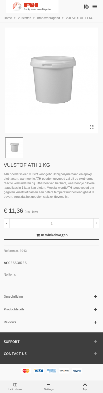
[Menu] (94, 6)
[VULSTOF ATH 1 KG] (91, 127)
